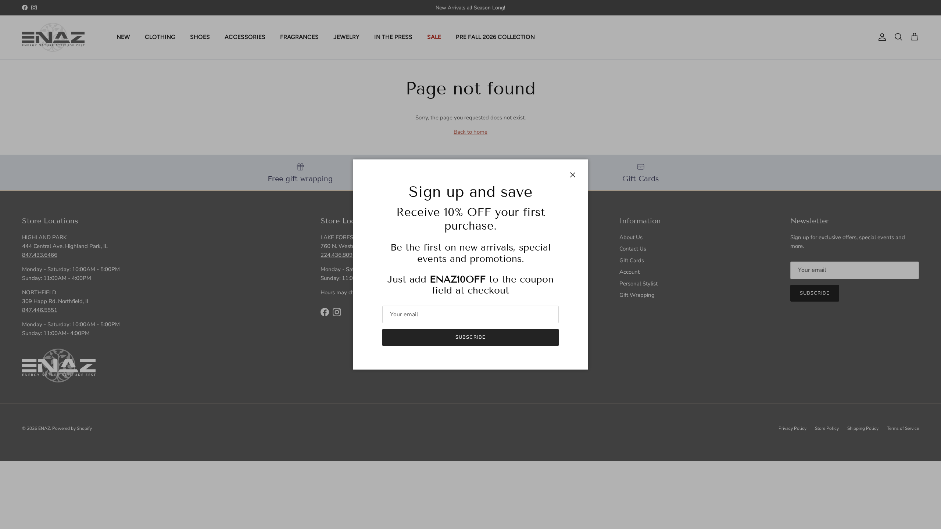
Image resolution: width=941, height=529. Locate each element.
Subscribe (470, 337)
